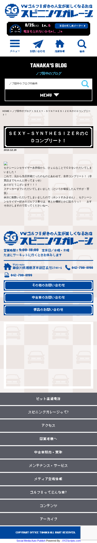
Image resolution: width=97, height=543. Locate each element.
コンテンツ (48, 506)
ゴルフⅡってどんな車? (48, 492)
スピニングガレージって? (48, 412)
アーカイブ (48, 519)
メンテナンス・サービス (48, 465)
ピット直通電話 (48, 399)
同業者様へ (48, 439)
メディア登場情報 (48, 479)
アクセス (48, 425)
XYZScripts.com (71, 540)
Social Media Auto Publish (30, 540)
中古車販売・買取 (48, 452)
